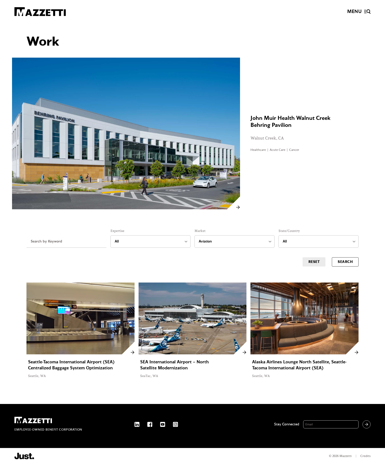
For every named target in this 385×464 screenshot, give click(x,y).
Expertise (117, 231)
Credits (365, 456)
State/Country (289, 231)
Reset (314, 262)
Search (345, 262)
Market (200, 231)
